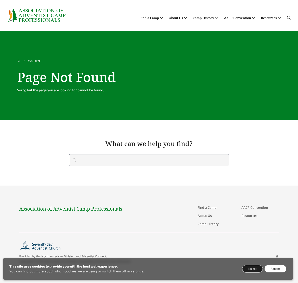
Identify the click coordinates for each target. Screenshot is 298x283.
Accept (275, 268)
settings (137, 271)
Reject (252, 268)
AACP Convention (237, 18)
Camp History (203, 18)
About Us (176, 18)
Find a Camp (149, 18)
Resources (269, 18)
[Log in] (277, 256)
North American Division (58, 256)
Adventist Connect (93, 256)
